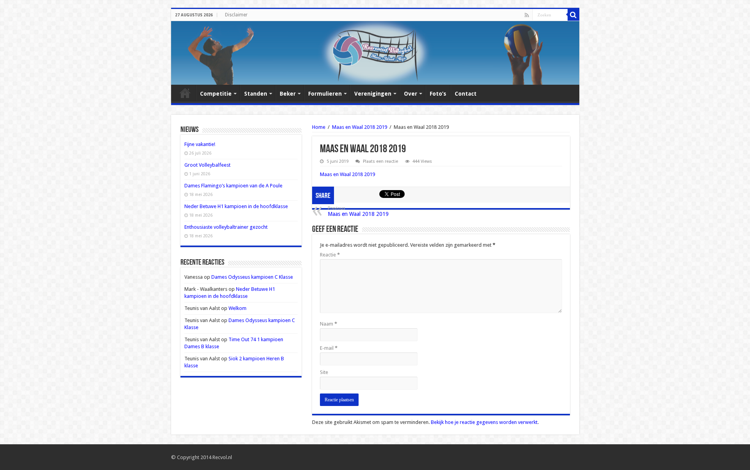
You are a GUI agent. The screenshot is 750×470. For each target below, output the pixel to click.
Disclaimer (236, 15)
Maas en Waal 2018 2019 (359, 127)
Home (185, 93)
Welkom (237, 308)
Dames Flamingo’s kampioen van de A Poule (233, 186)
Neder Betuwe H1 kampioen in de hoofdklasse (236, 206)
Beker (288, 94)
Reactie (330, 255)
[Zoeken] (573, 15)
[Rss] (527, 15)
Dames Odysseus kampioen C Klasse (252, 277)
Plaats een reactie (380, 161)
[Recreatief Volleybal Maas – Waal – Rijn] (375, 53)
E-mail (329, 348)
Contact (466, 94)
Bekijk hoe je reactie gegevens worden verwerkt (484, 422)
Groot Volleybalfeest (207, 165)
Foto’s (438, 94)
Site (324, 372)
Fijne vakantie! (199, 144)
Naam (328, 324)
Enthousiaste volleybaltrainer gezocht (226, 227)
